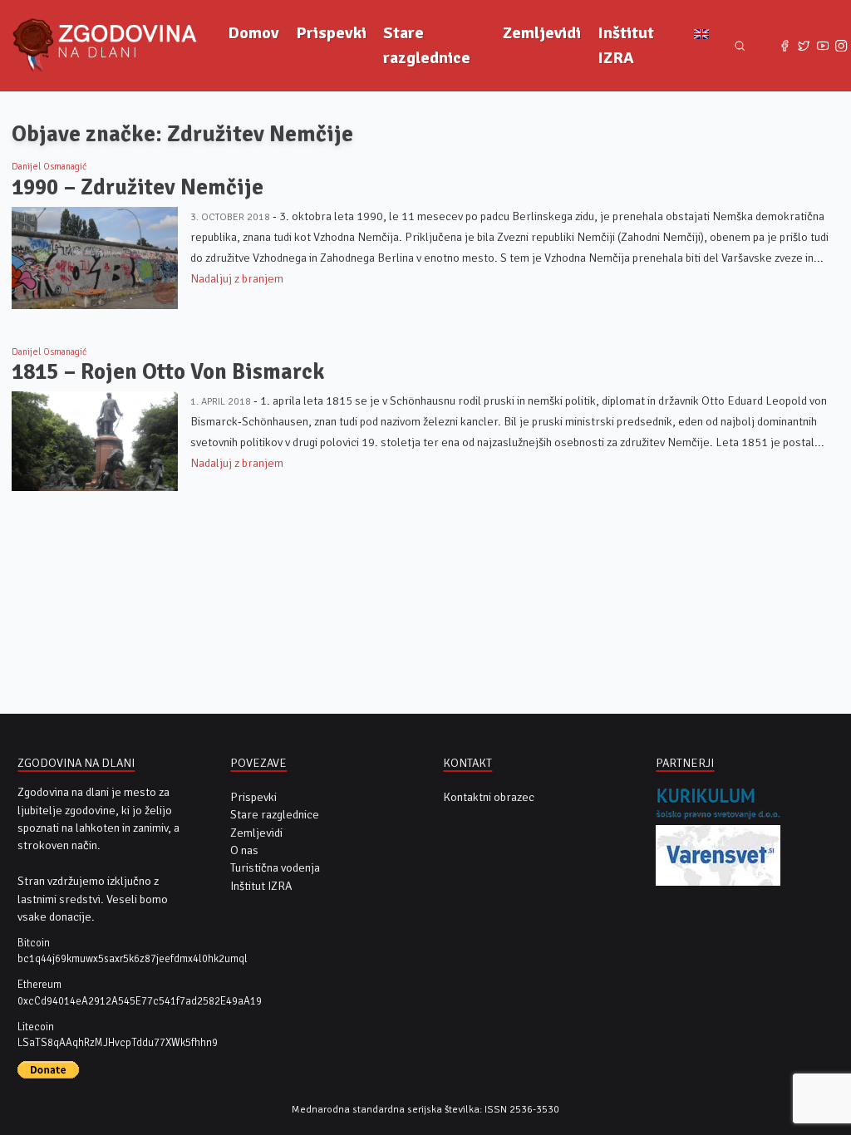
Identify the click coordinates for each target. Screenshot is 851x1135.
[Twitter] (804, 46)
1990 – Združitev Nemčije (137, 187)
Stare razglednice (426, 45)
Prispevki (331, 32)
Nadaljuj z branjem (236, 279)
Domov (253, 32)
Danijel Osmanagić (49, 166)
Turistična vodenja (275, 868)
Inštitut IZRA (626, 45)
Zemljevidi (542, 32)
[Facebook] (784, 46)
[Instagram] (841, 46)
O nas (244, 850)
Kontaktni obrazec (488, 797)
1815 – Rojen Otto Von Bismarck (168, 372)
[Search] (740, 46)
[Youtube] (822, 46)
